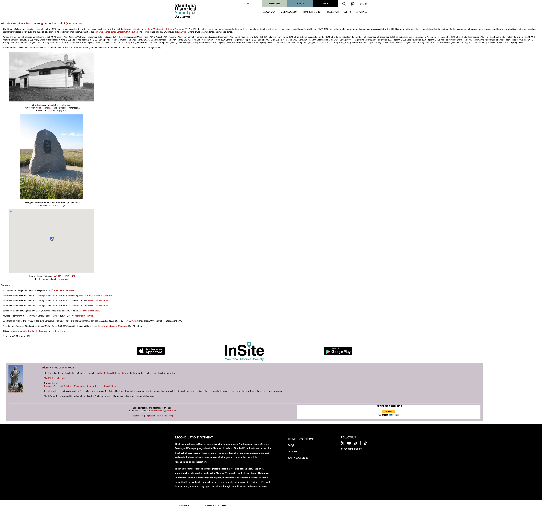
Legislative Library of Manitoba (112, 326)
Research (333, 12)
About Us (268, 12)
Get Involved (288, 12)
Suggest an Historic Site (156, 416)
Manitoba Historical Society (115, 373)
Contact (249, 3)
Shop (325, 3)
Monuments (79, 386)
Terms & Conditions (301, 439)
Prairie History (311, 12)
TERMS (224, 506)
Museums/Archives (53, 386)
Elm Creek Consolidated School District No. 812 (116, 32)
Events (347, 12)
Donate (300, 3)
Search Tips (138, 416)
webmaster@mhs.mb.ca (165, 411)
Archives (361, 12)
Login (363, 3)
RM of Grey (74, 23)
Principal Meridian (132, 29)
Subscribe (274, 3)
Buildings (68, 386)
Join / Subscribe (298, 458)
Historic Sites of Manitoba (16, 23)
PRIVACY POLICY (214, 506)
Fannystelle (182, 32)
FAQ (171, 416)
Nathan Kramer (59, 331)
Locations (104, 386)
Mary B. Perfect (131, 321)
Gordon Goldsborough (55, 205)
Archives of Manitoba (40, 108)
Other (113, 386)
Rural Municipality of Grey (159, 29)
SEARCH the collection (54, 378)
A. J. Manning (65, 105)
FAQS (291, 445)
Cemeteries (92, 386)
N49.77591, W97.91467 (64, 276)
